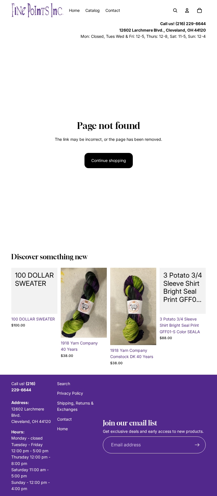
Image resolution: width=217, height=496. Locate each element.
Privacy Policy (70, 393)
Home (62, 428)
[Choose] (98, 329)
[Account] (187, 10)
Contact (64, 418)
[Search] (175, 10)
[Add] (49, 305)
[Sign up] (197, 445)
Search (63, 383)
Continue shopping (108, 160)
